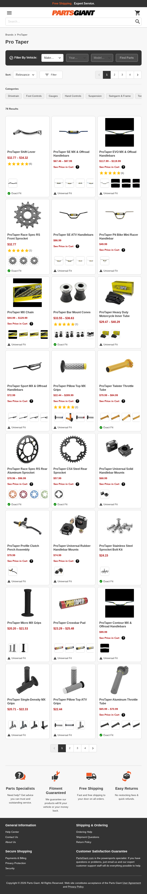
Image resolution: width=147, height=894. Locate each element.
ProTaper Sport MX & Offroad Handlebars (27, 387)
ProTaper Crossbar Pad (69, 622)
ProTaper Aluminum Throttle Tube (118, 701)
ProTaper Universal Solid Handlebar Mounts (116, 470)
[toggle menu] (9, 13)
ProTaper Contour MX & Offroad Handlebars (115, 624)
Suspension (95, 95)
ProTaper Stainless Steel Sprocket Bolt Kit (116, 547)
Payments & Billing (15, 858)
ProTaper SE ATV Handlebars (73, 234)
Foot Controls (34, 95)
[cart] (138, 13)
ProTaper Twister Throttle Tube (116, 387)
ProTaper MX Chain (20, 312)
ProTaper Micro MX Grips (24, 622)
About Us (10, 842)
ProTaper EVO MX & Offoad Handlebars (117, 153)
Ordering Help (84, 831)
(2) (76, 407)
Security (10, 868)
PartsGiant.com (85, 858)
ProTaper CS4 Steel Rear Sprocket (70, 470)
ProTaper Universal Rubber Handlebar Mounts (72, 547)
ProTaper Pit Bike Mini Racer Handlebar (118, 236)
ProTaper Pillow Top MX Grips (69, 387)
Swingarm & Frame (120, 95)
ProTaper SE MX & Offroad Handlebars (71, 153)
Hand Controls (73, 95)
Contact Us (11, 837)
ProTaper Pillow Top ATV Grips (70, 701)
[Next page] (138, 75)
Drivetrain (13, 95)
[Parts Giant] (73, 13)
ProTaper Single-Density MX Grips (26, 701)
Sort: (8, 74)
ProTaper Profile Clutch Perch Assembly (23, 547)
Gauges (53, 95)
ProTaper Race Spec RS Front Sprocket (23, 236)
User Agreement (131, 882)
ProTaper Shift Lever (21, 151)
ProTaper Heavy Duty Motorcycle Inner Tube (114, 314)
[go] (138, 22)
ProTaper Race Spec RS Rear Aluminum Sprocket (27, 470)
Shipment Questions (87, 837)
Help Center (12, 831)
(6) (30, 163)
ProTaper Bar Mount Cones (72, 312)
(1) (30, 250)
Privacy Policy (75, 886)
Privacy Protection (15, 863)
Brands (9, 34)
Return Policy (83, 842)
